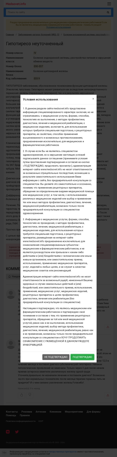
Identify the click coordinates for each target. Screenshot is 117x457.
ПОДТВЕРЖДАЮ (82, 357)
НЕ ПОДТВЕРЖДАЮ (55, 357)
